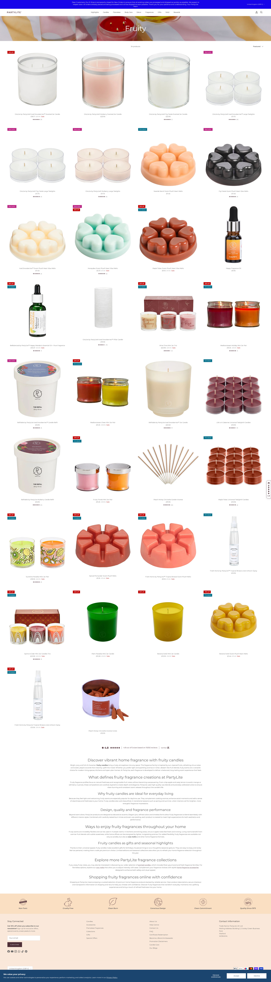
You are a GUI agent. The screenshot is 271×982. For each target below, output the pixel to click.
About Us (153, 921)
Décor (139, 12)
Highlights (95, 12)
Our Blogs (153, 948)
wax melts (100, 868)
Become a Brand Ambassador (161, 938)
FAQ (151, 931)
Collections (90, 931)
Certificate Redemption (158, 935)
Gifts (159, 12)
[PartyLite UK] (14, 12)
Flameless (116, 12)
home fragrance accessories (188, 868)
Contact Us (153, 928)
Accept (236, 976)
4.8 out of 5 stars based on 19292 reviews (140, 748)
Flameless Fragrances (94, 928)
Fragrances (149, 12)
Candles (106, 12)
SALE (167, 12)
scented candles (144, 865)
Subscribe (14, 944)
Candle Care (154, 945)
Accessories (90, 925)
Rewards (177, 12)
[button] (269, 489)
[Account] (256, 12)
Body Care (128, 12)
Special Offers (91, 938)
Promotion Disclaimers (158, 941)
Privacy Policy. (112, 978)
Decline (257, 976)
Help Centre (154, 925)
